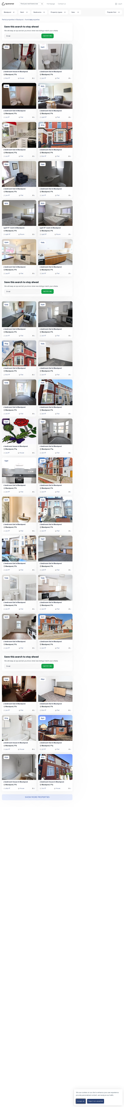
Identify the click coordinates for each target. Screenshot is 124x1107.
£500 (6, 125)
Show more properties (37, 797)
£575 (42, 86)
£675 (42, 757)
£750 (6, 757)
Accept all (80, 1101)
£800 (6, 47)
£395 (6, 86)
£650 (6, 164)
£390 (42, 164)
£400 (6, 242)
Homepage (51, 4)
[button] (5, 57)
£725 (6, 718)
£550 (42, 718)
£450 (6, 422)
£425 (42, 242)
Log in (120, 4)
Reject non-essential (95, 1101)
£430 (42, 304)
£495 (42, 500)
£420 (42, 47)
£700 (42, 125)
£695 (6, 344)
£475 (6, 539)
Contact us (62, 4)
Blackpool (7, 12)
